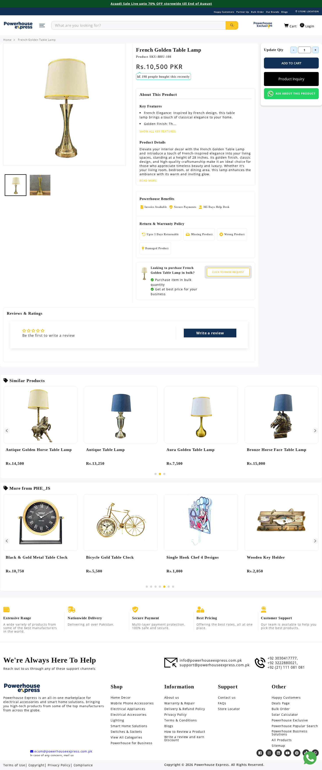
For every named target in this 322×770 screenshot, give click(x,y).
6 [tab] (169, 587)
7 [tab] (173, 587)
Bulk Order (257, 12)
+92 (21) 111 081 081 (286, 667)
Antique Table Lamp (105, 449)
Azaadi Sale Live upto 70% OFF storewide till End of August (161, 3)
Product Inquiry (291, 79)
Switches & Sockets (126, 731)
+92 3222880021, (282, 663)
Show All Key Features (158, 131)
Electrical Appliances (128, 708)
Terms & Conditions (180, 720)
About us (171, 697)
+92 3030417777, (282, 658)
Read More (148, 180)
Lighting (117, 720)
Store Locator (229, 708)
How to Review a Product (184, 731)
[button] (290, 25)
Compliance (83, 765)
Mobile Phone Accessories (132, 703)
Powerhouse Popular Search (295, 726)
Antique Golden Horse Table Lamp (39, 449)
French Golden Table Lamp (37, 40)
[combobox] (138, 25)
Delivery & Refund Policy (184, 708)
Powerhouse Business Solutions (290, 733)
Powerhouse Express (211, 764)
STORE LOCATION (308, 11)
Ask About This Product (295, 93)
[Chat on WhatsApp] (310, 758)
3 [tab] (164, 474)
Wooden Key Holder (266, 557)
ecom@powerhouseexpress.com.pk (62, 751)
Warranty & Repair (179, 703)
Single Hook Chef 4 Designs (192, 557)
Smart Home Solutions (129, 726)
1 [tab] (155, 474)
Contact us (227, 697)
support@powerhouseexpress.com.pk (214, 665)
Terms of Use (14, 765)
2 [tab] (160, 474)
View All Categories (126, 737)
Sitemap (278, 745)
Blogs (284, 12)
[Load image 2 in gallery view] (40, 185)
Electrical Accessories (129, 714)
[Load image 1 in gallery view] (15, 185)
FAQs (222, 703)
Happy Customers (224, 12)
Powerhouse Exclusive (290, 720)
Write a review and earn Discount (184, 738)
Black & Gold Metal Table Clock (37, 557)
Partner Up (242, 12)
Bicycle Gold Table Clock (110, 557)
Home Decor (121, 697)
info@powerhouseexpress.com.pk (211, 660)
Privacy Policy (175, 714)
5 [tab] (164, 587)
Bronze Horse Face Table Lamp (276, 449)
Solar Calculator (285, 714)
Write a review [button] (210, 333)
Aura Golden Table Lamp (190, 449)
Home (7, 40)
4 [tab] (160, 587)
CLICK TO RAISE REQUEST (228, 272)
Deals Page (281, 703)
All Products (282, 740)
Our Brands (272, 12)
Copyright (36, 765)
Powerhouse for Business (131, 743)
